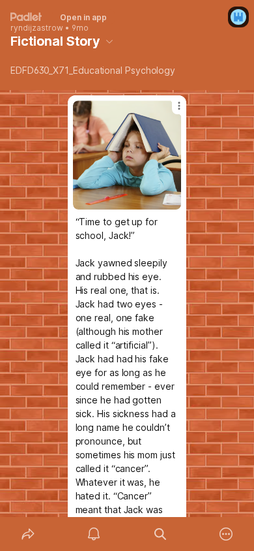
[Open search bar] (160, 534)
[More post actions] (170, 111)
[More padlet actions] (226, 534)
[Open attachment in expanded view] (127, 155)
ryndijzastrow (36, 28)
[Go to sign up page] (238, 17)
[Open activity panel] (94, 534)
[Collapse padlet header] (109, 41)
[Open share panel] (28, 534)
